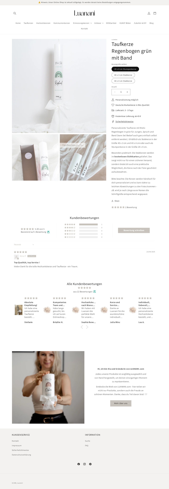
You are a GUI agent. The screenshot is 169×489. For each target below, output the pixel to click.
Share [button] (117, 201)
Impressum (17, 445)
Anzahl (114, 87)
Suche (87, 441)
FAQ (86, 445)
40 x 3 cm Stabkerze (123, 75)
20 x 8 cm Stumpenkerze (125, 69)
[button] (15, 13)
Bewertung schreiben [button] (134, 230)
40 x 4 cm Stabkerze (123, 81)
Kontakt (15, 441)
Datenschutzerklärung (21, 455)
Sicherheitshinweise (124, 121)
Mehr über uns (120, 403)
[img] (20, 252)
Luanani (20, 483)
